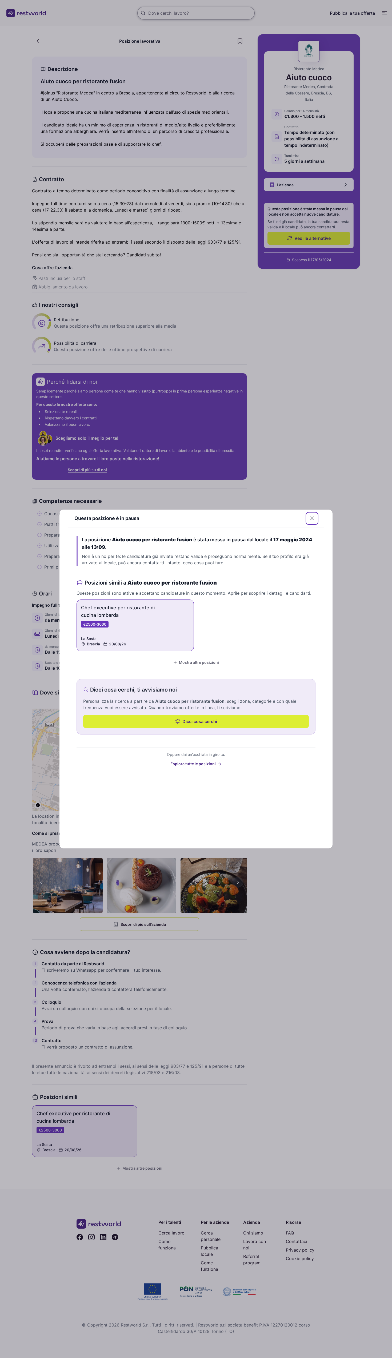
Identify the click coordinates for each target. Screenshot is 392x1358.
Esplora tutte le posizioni (193, 763)
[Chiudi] (312, 518)
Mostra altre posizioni (199, 662)
